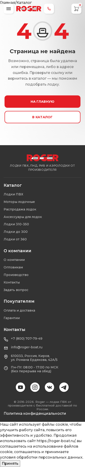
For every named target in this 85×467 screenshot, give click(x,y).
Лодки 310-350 (16, 224)
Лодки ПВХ (13, 194)
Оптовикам (13, 267)
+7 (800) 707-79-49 (26, 339)
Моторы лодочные (19, 202)
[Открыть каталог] (9, 9)
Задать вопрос (16, 290)
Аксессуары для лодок (23, 217)
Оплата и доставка (19, 310)
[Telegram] (64, 387)
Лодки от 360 (15, 239)
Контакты (12, 282)
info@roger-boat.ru (26, 347)
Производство (16, 275)
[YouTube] (20, 387)
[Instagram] (35, 387)
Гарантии (12, 318)
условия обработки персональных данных (41, 457)
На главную (43, 102)
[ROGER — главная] (28, 8)
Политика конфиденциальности (35, 413)
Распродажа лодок (20, 209)
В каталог (42, 117)
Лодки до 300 (16, 232)
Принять (10, 463)
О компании (14, 260)
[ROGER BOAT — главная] (42, 157)
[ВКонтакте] (49, 387)
